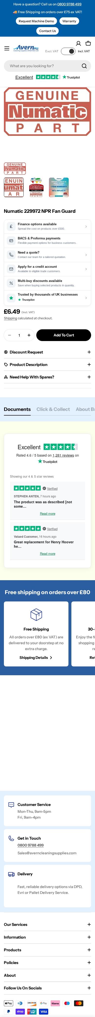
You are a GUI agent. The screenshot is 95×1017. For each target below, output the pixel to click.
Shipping (10, 318)
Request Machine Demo (36, 21)
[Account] (78, 43)
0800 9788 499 (69, 4)
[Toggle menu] (7, 48)
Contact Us (47, 31)
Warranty (69, 21)
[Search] (84, 66)
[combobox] (47, 66)
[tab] (17, 411)
